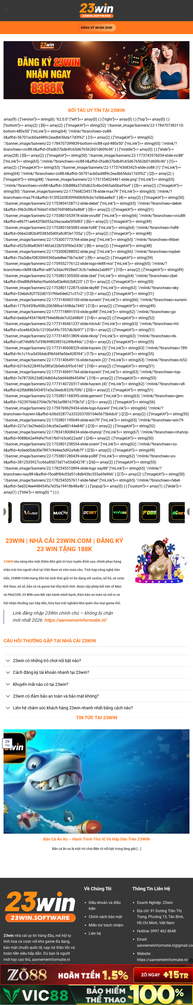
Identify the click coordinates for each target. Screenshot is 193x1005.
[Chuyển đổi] (8, 661)
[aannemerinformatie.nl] (96, 10)
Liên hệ (95, 933)
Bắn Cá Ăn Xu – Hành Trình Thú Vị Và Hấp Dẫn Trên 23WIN (96, 839)
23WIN (8, 562)
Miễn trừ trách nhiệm (106, 925)
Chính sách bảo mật (105, 917)
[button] (6, 10)
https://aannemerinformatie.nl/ (75, 620)
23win (9, 935)
